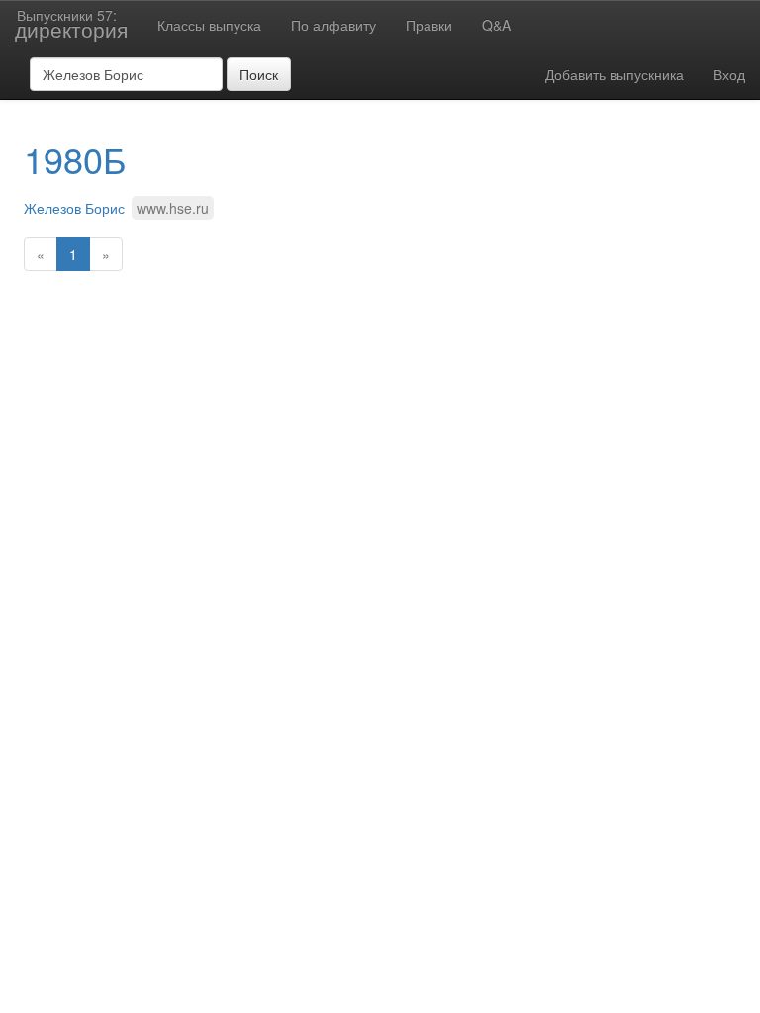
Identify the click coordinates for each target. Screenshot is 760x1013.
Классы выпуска (209, 25)
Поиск (258, 74)
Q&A (496, 25)
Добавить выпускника (614, 74)
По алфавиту (333, 25)
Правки (429, 25)
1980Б (75, 159)
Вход (729, 74)
